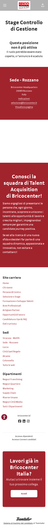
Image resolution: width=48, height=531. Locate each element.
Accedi (24, 494)
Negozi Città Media (12, 402)
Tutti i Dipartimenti (12, 406)
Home (6, 283)
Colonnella (8, 360)
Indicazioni (24, 99)
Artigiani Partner (11, 310)
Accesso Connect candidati (24, 439)
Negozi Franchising (12, 379)
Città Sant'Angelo (11, 351)
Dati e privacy (10, 324)
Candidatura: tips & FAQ (15, 319)
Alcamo (6, 356)
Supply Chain (9, 393)
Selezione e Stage (11, 297)
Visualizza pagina (24, 107)
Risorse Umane (10, 397)
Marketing (8, 388)
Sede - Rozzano (10, 342)
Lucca (5, 347)
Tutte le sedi (9, 365)
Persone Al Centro (12, 292)
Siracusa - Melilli (11, 338)
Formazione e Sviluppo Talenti (18, 301)
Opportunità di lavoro (14, 315)
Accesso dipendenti (24, 436)
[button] (42, 5)
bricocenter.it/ (24, 416)
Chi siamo (8, 287)
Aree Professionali (12, 306)
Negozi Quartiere (11, 384)
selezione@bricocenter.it (24, 103)
